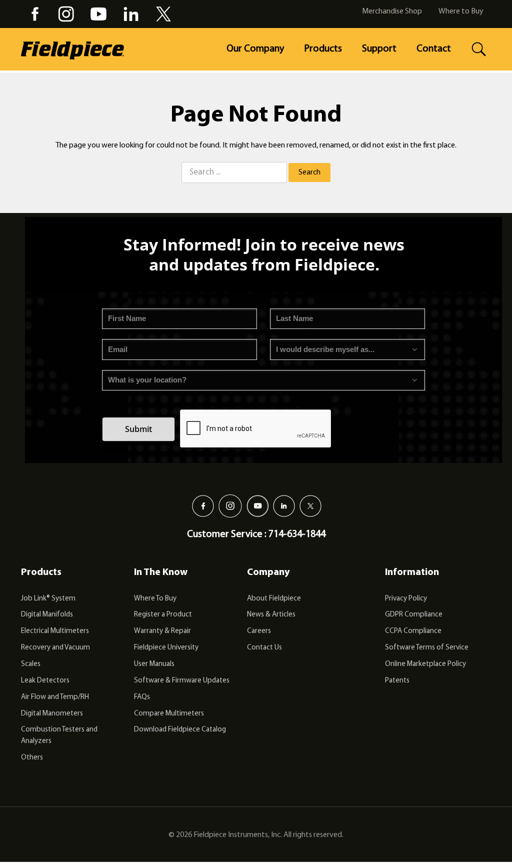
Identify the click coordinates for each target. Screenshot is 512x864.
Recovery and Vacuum (55, 648)
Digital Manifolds (47, 614)
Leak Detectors (45, 680)
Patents (397, 680)
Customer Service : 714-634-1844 (256, 535)
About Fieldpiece (274, 598)
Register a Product (163, 614)
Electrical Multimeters (55, 631)
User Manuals (154, 664)
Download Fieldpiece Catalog (180, 730)
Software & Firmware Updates (182, 680)
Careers (259, 631)
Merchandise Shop (392, 12)
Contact (433, 49)
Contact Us (264, 648)
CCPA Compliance (413, 631)
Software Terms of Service (426, 648)
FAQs (142, 697)
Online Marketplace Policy (425, 664)
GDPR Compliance (413, 614)
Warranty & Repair (162, 631)
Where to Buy (461, 12)
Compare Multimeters (169, 714)
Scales (30, 664)
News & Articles (271, 614)
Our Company (255, 49)
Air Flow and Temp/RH (55, 697)
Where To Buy (155, 598)
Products (323, 49)
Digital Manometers (52, 714)
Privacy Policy (406, 598)
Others (32, 758)
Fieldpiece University (166, 648)
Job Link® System (48, 598)
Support (379, 49)
